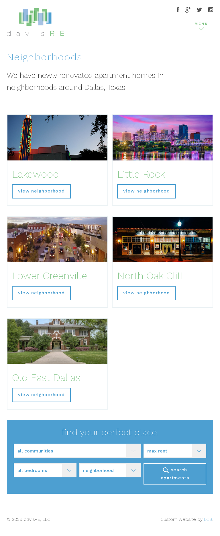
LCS (208, 519)
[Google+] (188, 10)
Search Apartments (175, 473)
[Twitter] (199, 10)
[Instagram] (210, 10)
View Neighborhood (41, 191)
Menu (201, 24)
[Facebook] (178, 10)
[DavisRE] (35, 26)
